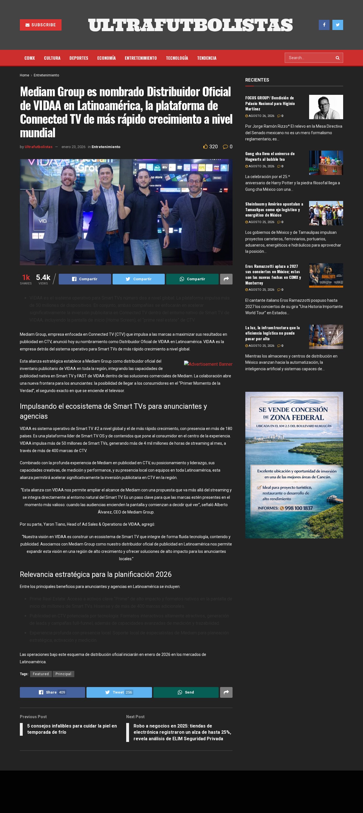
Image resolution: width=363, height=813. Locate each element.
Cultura (52, 58)
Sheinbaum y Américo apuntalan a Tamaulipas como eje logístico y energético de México (274, 209)
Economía (106, 58)
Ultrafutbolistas (38, 147)
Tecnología (177, 58)
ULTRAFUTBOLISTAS (190, 24)
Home (24, 75)
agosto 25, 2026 (261, 222)
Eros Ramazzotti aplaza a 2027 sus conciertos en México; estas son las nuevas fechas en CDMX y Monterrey (273, 274)
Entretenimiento (141, 58)
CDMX (29, 58)
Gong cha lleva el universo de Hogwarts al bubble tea (270, 156)
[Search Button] (338, 58)
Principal (63, 674)
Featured (41, 674)
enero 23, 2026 (73, 147)
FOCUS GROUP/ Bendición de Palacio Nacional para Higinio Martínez (270, 103)
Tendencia (206, 58)
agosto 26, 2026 (261, 116)
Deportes (78, 58)
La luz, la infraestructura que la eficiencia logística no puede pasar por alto (272, 332)
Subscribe (43, 25)
